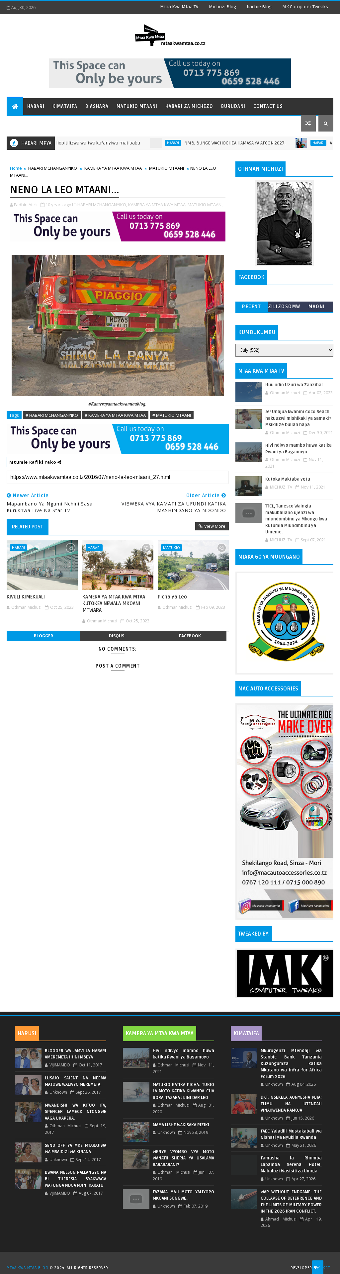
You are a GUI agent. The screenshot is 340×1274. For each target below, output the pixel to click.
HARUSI (27, 1033)
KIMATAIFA (246, 1033)
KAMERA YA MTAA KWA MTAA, (157, 205)
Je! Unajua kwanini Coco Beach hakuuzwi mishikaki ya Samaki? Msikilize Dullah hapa (298, 418)
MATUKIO (171, 547)
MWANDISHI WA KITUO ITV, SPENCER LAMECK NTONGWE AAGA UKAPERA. (75, 1112)
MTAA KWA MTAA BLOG (27, 1267)
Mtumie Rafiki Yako (33, 462)
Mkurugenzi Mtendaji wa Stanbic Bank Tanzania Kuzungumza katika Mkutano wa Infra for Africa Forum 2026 (291, 1063)
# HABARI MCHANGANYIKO (52, 415)
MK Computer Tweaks (305, 7)
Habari (35, 106)
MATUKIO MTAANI (166, 168)
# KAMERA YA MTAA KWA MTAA (115, 415)
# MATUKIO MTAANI (171, 415)
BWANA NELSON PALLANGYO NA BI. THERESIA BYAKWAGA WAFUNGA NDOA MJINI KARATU (75, 1179)
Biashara (97, 106)
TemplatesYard (172, 1259)
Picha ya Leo (172, 597)
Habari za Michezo (189, 106)
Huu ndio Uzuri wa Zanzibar (294, 385)
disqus (116, 636)
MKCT (324, 1267)
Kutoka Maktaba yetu (287, 479)
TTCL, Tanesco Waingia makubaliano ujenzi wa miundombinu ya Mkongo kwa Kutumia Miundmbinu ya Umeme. (296, 519)
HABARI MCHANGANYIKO (52, 168)
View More (214, 526)
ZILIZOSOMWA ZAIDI (284, 308)
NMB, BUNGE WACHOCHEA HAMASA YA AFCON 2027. (207, 143)
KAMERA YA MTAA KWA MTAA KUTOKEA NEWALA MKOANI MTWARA (113, 603)
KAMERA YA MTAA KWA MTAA (113, 168)
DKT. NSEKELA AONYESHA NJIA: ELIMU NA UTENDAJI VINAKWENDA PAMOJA (291, 1104)
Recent (251, 307)
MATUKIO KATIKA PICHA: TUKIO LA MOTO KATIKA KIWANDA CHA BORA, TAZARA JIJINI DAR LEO (183, 1091)
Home (16, 168)
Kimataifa (64, 106)
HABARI (146, 142)
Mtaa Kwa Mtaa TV (179, 7)
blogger (43, 636)
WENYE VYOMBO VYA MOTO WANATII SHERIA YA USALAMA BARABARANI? (183, 1158)
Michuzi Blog (222, 7)
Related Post (27, 527)
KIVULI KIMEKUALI (26, 597)
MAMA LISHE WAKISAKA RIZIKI (181, 1125)
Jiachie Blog (259, 7)
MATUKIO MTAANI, (205, 205)
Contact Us (268, 106)
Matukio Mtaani (137, 106)
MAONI (316, 307)
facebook (190, 636)
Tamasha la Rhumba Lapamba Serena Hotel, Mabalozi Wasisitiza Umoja (291, 1164)
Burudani (233, 106)
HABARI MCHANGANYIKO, (102, 205)
